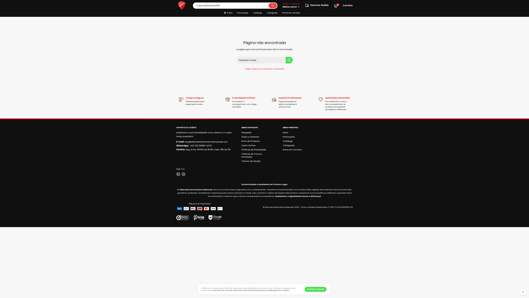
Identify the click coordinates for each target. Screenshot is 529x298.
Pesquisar (246, 132)
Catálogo (257, 12)
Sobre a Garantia (250, 136)
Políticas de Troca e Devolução (251, 155)
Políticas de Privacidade (253, 149)
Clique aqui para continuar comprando (264, 68)
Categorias (272, 12)
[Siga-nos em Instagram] (183, 174)
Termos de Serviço (251, 161)
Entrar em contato (291, 12)
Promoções (242, 12)
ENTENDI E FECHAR (315, 289)
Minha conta (290, 6)
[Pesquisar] (273, 5)
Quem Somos (248, 145)
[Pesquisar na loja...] (289, 60)
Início (229, 12)
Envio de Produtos (250, 141)
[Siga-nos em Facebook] (178, 174)
